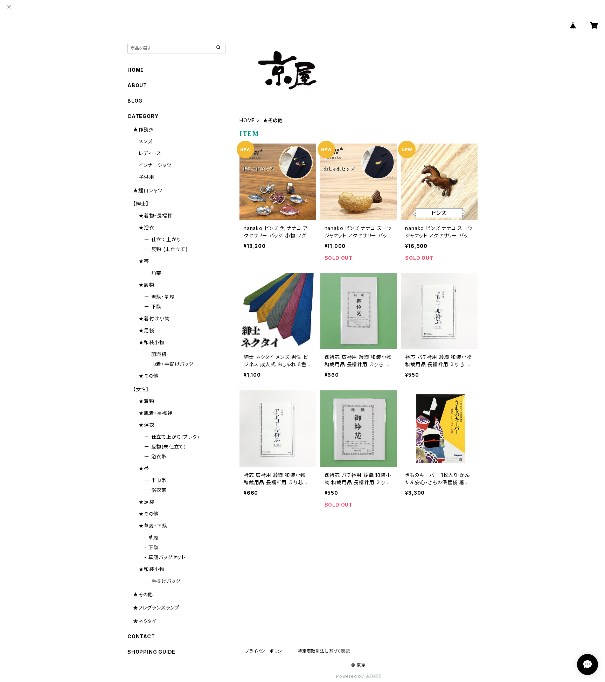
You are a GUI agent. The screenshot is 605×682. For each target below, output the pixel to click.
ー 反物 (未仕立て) (166, 249)
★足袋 (146, 330)
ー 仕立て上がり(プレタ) (171, 437)
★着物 (146, 401)
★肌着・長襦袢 (156, 413)
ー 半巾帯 (155, 480)
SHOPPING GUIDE (151, 652)
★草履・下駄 (153, 526)
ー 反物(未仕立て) (165, 447)
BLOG (134, 101)
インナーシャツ (155, 165)
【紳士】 (141, 204)
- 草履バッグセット (165, 557)
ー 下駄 (152, 306)
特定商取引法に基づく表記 (324, 651)
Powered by (351, 676)
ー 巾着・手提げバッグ (169, 364)
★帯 (144, 261)
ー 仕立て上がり (162, 239)
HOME (247, 120)
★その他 (149, 376)
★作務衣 (143, 129)
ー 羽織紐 (155, 354)
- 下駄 (151, 547)
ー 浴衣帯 (155, 456)
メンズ (145, 141)
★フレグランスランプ (156, 608)
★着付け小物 (154, 318)
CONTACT (141, 636)
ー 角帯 (152, 273)
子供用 (146, 177)
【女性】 (141, 389)
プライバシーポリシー (265, 651)
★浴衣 (146, 227)
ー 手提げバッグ (162, 581)
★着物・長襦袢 (156, 215)
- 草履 (151, 538)
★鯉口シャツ (147, 190)
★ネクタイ (145, 621)
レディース (150, 153)
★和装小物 (152, 342)
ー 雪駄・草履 (159, 297)
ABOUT (137, 85)
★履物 (146, 285)
